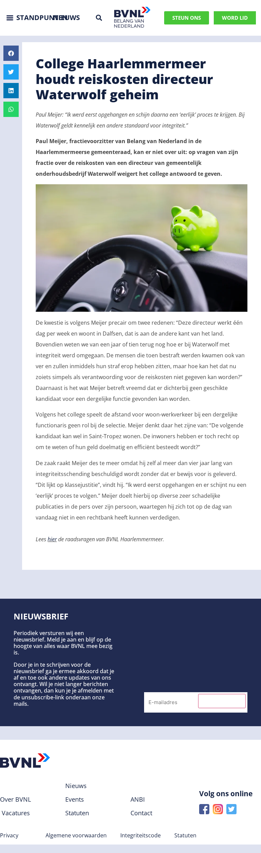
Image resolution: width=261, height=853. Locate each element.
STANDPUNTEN (42, 17)
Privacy (9, 835)
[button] (98, 17)
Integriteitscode (140, 835)
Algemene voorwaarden (76, 835)
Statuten (185, 835)
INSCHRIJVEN (222, 701)
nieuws (66, 17)
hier (52, 539)
